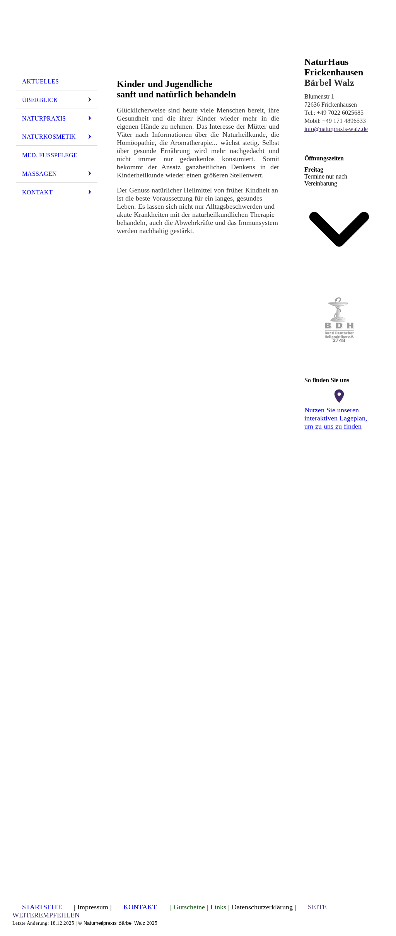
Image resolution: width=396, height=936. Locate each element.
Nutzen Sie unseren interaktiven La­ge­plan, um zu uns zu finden (335, 418)
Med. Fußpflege (49, 155)
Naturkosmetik (49, 136)
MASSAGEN (39, 173)
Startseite (42, 907)
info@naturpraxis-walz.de (336, 129)
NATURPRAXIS (44, 118)
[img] (57, 39)
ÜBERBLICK (40, 100)
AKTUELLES (40, 81)
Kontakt (37, 192)
